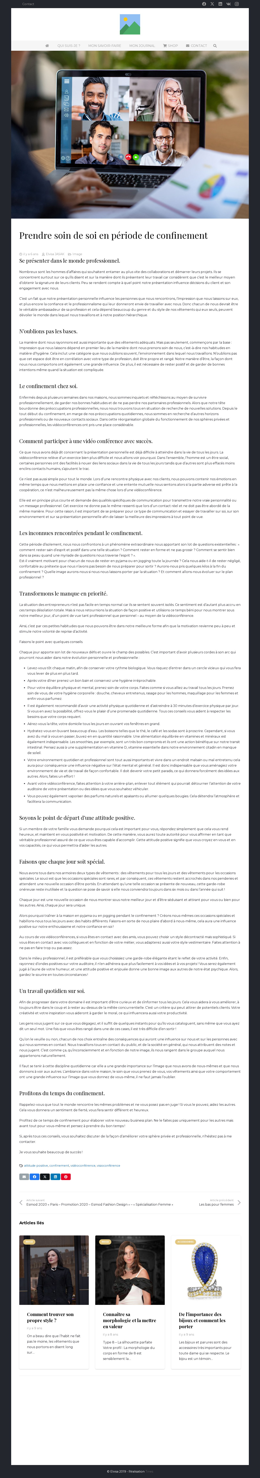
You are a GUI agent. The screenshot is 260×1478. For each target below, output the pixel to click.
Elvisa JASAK (55, 254)
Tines (149, 1471)
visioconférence (108, 1165)
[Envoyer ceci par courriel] (24, 1177)
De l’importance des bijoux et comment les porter (202, 1320)
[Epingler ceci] (66, 1177)
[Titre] (130, 24)
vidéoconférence (82, 1165)
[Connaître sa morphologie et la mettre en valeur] (130, 1270)
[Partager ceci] (34, 1177)
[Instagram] (237, 4)
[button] (215, 45)
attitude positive (36, 1165)
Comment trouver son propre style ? (50, 1317)
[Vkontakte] (228, 4)
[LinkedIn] (220, 4)
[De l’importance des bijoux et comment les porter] (206, 1270)
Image (77, 254)
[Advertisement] (130, 1421)
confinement (59, 1165)
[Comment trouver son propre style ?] (54, 1270)
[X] (212, 4)
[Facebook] (204, 4)
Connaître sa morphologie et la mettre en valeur (129, 1320)
